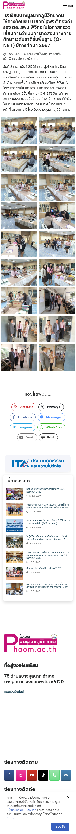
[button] (38, 464)
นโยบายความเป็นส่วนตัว (21, 810)
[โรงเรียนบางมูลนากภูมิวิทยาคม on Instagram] (21, 775)
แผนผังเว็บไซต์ (14, 691)
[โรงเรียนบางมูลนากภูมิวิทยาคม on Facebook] (9, 775)
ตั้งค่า (10, 818)
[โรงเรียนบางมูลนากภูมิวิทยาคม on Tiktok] (43, 775)
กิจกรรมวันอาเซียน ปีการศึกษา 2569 (43, 568)
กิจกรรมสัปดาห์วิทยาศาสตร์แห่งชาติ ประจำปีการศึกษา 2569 (46, 490)
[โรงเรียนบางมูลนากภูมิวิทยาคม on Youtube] (32, 775)
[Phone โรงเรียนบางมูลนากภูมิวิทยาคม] (54, 775)
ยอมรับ (60, 826)
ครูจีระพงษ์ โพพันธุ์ (37, 54)
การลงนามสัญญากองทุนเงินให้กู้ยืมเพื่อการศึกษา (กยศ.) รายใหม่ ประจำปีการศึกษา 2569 (47, 585)
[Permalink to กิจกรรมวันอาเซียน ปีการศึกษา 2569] (14, 572)
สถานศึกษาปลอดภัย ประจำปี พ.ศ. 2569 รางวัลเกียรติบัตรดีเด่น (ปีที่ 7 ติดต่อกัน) (48, 522)
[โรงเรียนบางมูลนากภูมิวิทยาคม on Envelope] (66, 775)
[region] (38, 464)
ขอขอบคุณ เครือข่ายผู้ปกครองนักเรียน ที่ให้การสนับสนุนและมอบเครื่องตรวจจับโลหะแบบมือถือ (47, 506)
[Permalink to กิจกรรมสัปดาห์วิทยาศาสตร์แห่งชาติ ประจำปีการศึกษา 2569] (14, 493)
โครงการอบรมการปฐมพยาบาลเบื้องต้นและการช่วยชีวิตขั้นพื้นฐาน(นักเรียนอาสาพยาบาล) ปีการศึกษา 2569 (47, 555)
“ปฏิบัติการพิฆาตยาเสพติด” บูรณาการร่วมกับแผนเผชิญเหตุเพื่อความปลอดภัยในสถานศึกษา (47, 538)
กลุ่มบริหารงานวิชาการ (25, 58)
